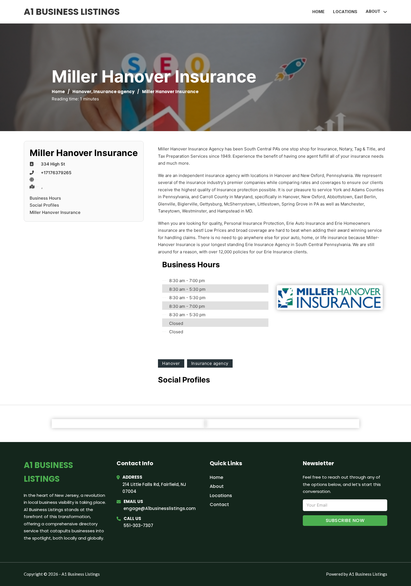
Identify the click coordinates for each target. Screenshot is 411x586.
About (217, 486)
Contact (219, 504)
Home (318, 11)
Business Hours (45, 198)
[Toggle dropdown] (385, 12)
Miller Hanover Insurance (55, 212)
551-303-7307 (138, 525)
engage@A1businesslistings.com (160, 508)
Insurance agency (113, 91)
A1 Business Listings (72, 11)
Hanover (81, 91)
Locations (345, 11)
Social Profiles (44, 205)
